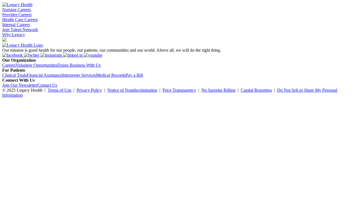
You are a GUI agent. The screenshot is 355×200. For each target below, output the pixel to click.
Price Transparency (179, 90)
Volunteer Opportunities (36, 65)
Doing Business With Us (79, 65)
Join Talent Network (20, 29)
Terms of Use (60, 90)
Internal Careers (16, 24)
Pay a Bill (134, 75)
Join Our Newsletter (19, 85)
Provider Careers (17, 14)
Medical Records (111, 75)
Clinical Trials (14, 75)
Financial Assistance (44, 75)
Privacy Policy (89, 90)
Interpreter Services (79, 75)
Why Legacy (13, 34)
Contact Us (47, 85)
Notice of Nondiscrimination (132, 90)
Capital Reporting (256, 90)
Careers (9, 65)
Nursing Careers (16, 9)
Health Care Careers (20, 19)
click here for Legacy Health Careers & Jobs (272, 103)
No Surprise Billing (218, 90)
